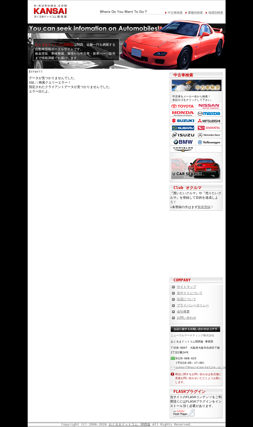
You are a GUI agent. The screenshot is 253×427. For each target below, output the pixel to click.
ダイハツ (209, 128)
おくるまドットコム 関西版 (129, 424)
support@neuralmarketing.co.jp (201, 367)
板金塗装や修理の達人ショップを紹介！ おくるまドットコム (196, 267)
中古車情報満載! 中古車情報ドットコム (196, 235)
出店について (186, 299)
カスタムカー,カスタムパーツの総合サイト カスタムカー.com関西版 (196, 219)
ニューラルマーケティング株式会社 (192, 335)
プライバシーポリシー (193, 305)
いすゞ (183, 135)
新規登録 (204, 207)
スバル (183, 128)
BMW (183, 142)
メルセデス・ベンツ (209, 135)
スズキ (183, 121)
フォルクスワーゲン (209, 142)
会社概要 (183, 311)
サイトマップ (186, 287)
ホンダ (183, 113)
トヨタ (183, 106)
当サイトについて (190, 293)
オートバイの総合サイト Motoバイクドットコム (196, 251)
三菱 (209, 121)
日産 (209, 106)
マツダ (209, 113)
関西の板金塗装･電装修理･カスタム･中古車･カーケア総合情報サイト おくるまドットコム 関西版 (49, 10)
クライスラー (183, 149)
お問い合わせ (186, 318)
